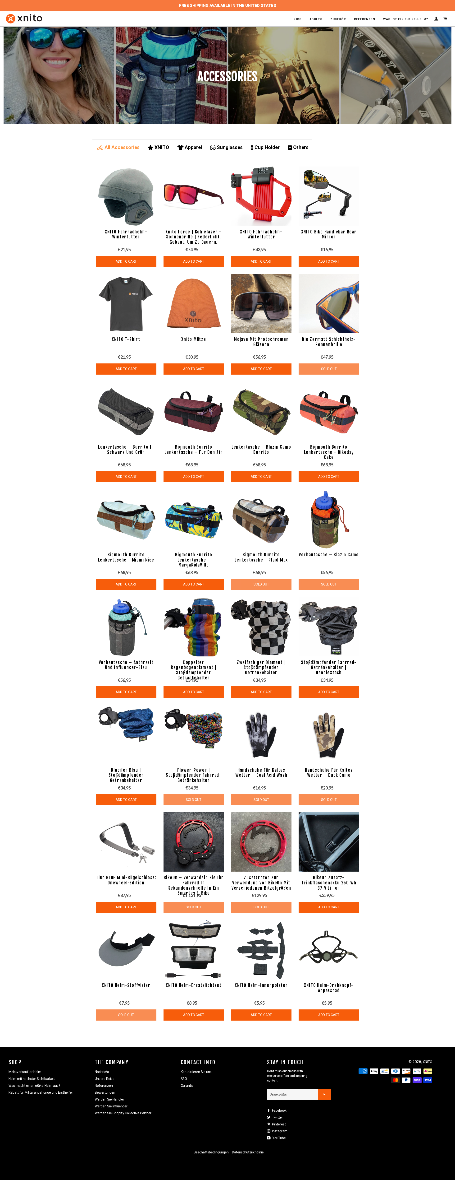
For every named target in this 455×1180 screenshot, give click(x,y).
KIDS (297, 19)
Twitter (277, 1117)
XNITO (162, 147)
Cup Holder (267, 147)
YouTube (279, 1138)
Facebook (279, 1110)
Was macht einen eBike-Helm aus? (34, 1085)
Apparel (193, 147)
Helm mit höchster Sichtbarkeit (32, 1079)
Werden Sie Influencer (111, 1106)
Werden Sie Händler (109, 1099)
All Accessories (122, 147)
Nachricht (102, 1072)
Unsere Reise (104, 1079)
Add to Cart (126, 261)
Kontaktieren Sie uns (196, 1072)
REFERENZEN (364, 19)
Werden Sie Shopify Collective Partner (123, 1113)
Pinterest (278, 1124)
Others (301, 147)
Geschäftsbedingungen (211, 1152)
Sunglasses (230, 147)
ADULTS (315, 19)
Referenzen (104, 1085)
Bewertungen (105, 1092)
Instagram (279, 1131)
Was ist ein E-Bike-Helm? (405, 19)
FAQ (184, 1079)
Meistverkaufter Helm (25, 1072)
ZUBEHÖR (338, 19)
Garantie (187, 1085)
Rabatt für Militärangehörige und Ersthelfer (41, 1092)
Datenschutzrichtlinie (248, 1152)
